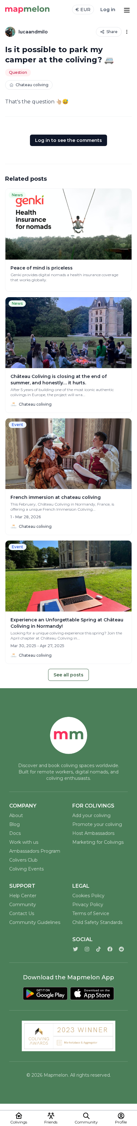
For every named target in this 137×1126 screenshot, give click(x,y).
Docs (15, 833)
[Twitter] (75, 949)
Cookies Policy (88, 896)
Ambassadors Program (34, 851)
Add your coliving (91, 815)
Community (22, 904)
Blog (14, 824)
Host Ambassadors (93, 833)
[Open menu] (127, 9)
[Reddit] (121, 949)
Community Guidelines (34, 922)
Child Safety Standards (97, 922)
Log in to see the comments (68, 140)
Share (112, 31)
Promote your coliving (97, 824)
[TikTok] (98, 949)
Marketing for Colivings (98, 842)
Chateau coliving (32, 84)
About (16, 815)
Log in (107, 9)
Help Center (22, 896)
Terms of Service (90, 913)
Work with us (23, 842)
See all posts (68, 675)
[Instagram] (87, 949)
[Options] (127, 32)
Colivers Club (23, 860)
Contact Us (21, 913)
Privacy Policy (87, 904)
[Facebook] (110, 949)
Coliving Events (26, 869)
